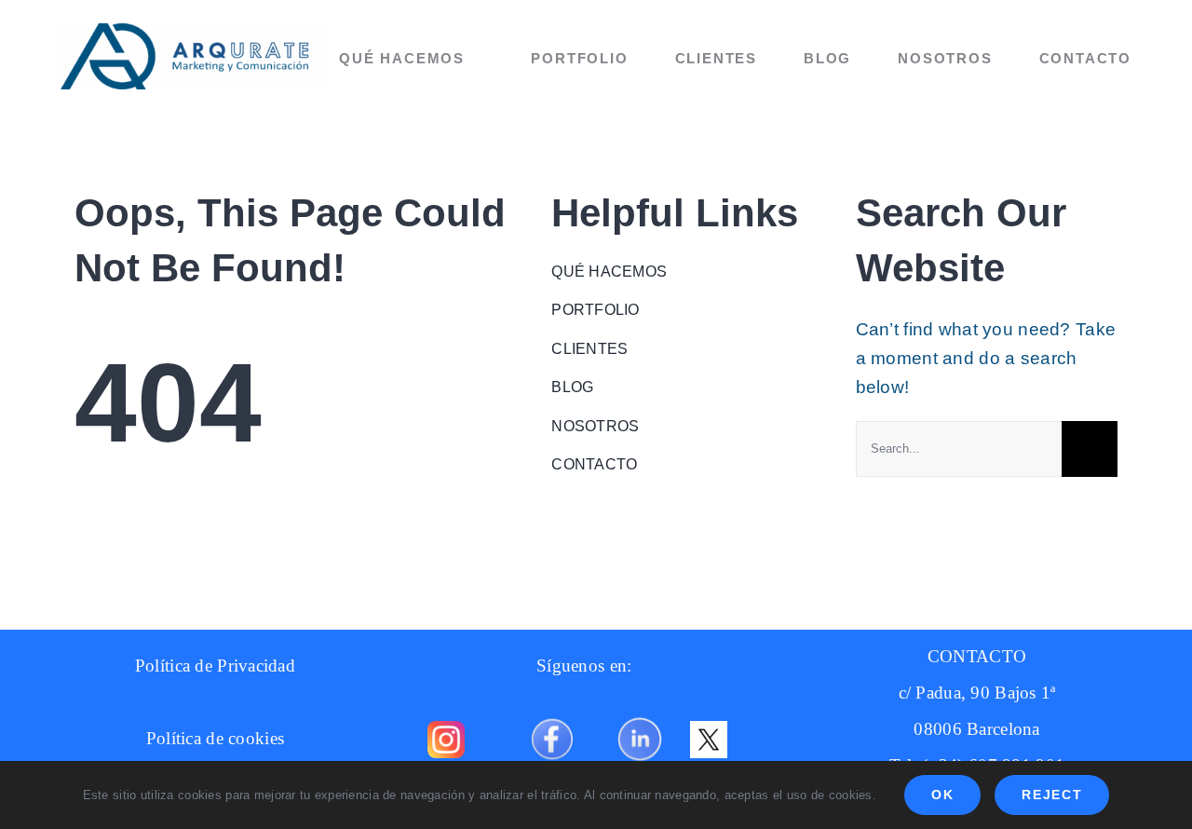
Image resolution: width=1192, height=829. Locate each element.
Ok (942, 794)
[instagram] (446, 730)
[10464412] (640, 711)
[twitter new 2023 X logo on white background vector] (708, 730)
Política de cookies (215, 738)
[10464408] (552, 711)
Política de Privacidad (215, 665)
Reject (1052, 794)
